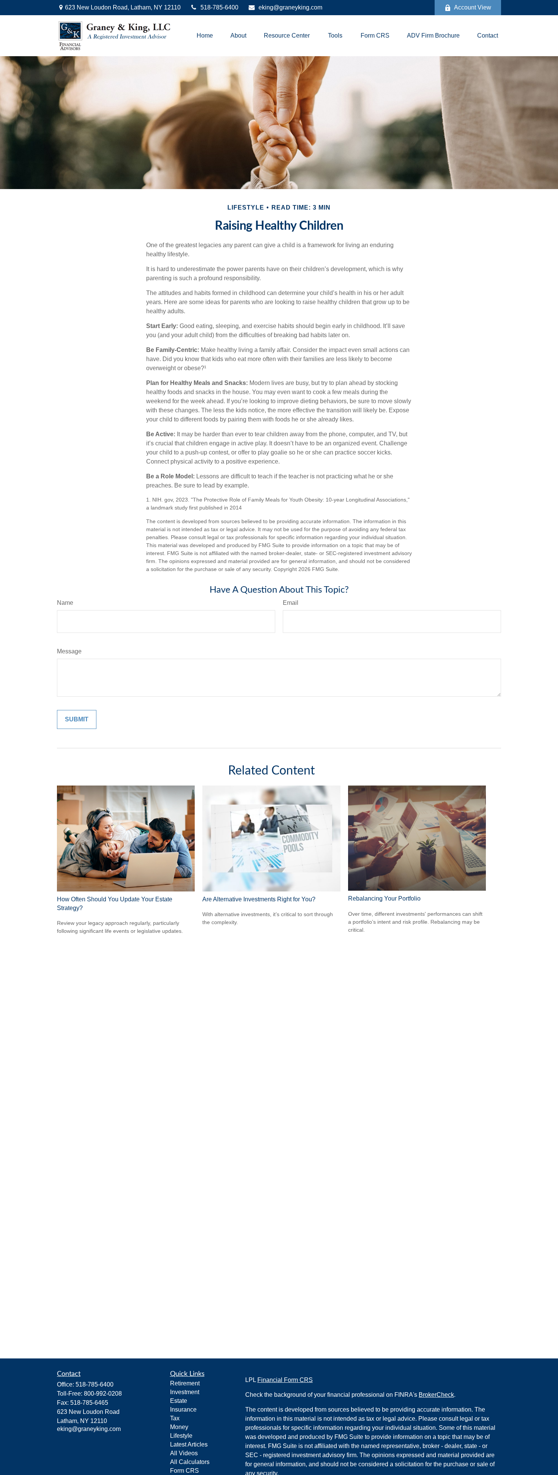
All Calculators (190, 1462)
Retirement (185, 1383)
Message (69, 651)
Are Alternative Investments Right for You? (258, 899)
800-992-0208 (103, 1393)
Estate (178, 1401)
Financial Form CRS (285, 1380)
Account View (472, 7)
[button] (205, 36)
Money (179, 1427)
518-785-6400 (219, 7)
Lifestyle (181, 1435)
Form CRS (184, 1470)
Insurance (183, 1409)
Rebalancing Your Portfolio (384, 898)
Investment (184, 1392)
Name (65, 602)
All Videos (184, 1453)
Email (290, 602)
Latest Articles (189, 1444)
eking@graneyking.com (290, 7)
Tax (175, 1418)
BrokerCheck (436, 1394)
